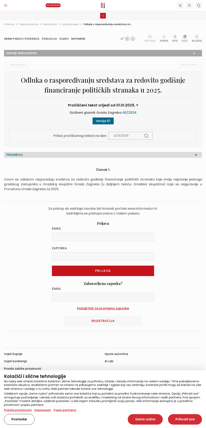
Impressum (42, 410)
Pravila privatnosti (18, 410)
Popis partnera (65, 410)
